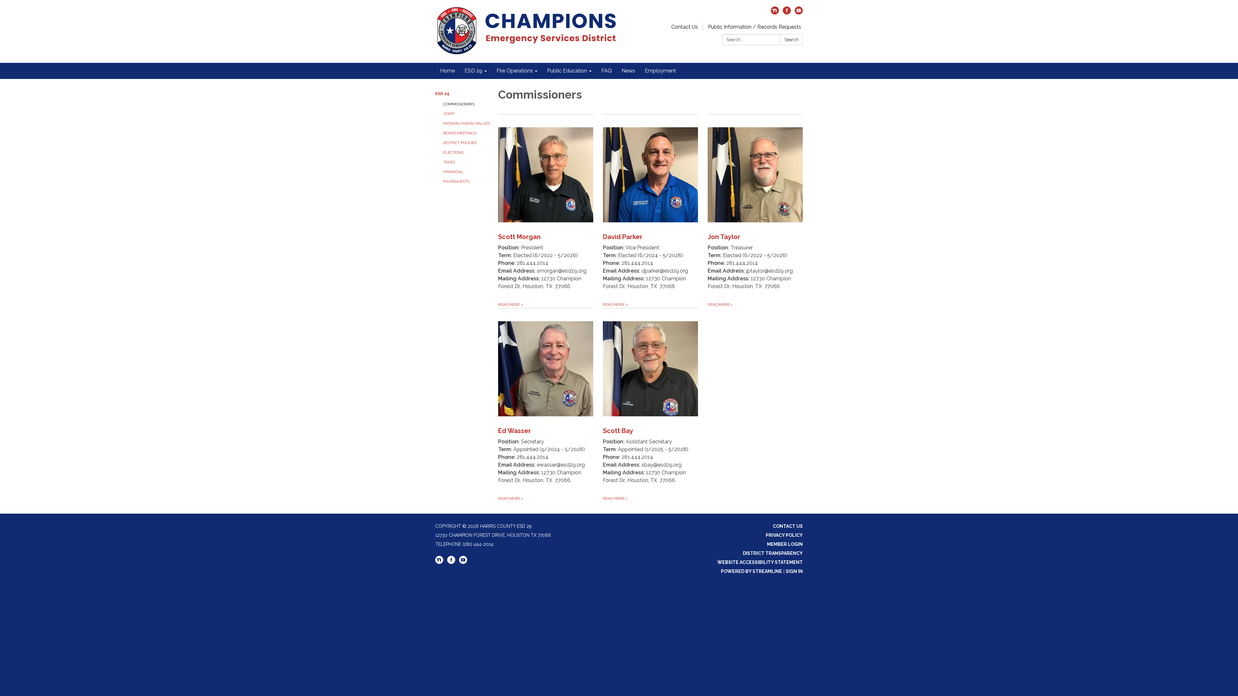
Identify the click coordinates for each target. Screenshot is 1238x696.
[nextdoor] (775, 13)
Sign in (794, 571)
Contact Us (684, 27)
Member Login (785, 544)
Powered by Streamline (751, 571)
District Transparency (773, 553)
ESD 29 (442, 94)
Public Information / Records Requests (754, 27)
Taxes (449, 162)
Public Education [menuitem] (567, 71)
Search (791, 39)
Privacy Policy (784, 535)
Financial (453, 171)
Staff (449, 113)
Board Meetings (460, 133)
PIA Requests (456, 181)
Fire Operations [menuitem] (514, 71)
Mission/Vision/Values (465, 123)
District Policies (460, 142)
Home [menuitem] (447, 71)
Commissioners (459, 104)
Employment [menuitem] (660, 71)
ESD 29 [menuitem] (473, 71)
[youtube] (799, 13)
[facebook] (787, 13)
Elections (453, 152)
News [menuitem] (628, 71)
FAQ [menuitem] (606, 71)
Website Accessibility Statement (760, 562)
